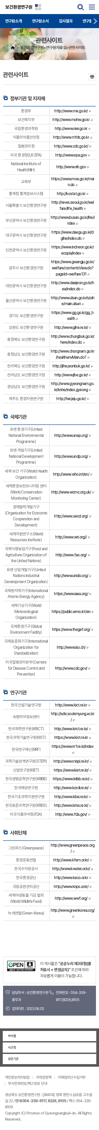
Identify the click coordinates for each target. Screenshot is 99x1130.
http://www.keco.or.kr (71, 877)
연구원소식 (40, 21)
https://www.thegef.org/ (71, 629)
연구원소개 (13, 21)
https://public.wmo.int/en (71, 611)
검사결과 (65, 21)
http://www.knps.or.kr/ (71, 886)
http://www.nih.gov (71, 166)
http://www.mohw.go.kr (71, 119)
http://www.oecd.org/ (71, 516)
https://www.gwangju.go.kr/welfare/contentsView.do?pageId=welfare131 (72, 267)
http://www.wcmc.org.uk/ (71, 492)
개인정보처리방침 (17, 1077)
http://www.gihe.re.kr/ (71, 327)
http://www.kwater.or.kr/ (71, 868)
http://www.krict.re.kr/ (71, 728)
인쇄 (92, 76)
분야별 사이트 (38, 7)
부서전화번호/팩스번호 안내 (27, 1083)
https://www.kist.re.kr (71, 737)
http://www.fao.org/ (71, 554)
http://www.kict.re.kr (71, 705)
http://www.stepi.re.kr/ (71, 761)
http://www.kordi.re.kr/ (71, 787)
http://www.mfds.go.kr (71, 137)
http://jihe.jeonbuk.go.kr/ (71, 366)
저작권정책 (44, 1077)
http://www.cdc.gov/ (71, 668)
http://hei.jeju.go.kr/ (71, 398)
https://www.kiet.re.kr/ (71, 770)
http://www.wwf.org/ (71, 898)
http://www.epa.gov (71, 155)
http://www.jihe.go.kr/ (71, 374)
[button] (95, 21)
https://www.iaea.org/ (71, 593)
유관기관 (13, 1059)
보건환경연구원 (18, 7)
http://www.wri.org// (71, 537)
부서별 (12, 1036)
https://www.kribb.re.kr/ (71, 778)
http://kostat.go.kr (71, 193)
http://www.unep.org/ (71, 435)
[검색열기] (80, 7)
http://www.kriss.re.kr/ (71, 805)
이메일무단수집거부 (72, 1077)
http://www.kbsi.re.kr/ (71, 796)
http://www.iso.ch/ (71, 647)
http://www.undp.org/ (71, 456)
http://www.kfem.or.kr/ (71, 860)
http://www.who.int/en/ (71, 474)
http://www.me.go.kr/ (71, 111)
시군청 (12, 1047)
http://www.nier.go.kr (71, 128)
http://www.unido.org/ (71, 575)
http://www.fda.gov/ (71, 814)
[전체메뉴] (92, 7)
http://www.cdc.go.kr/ (71, 146)
